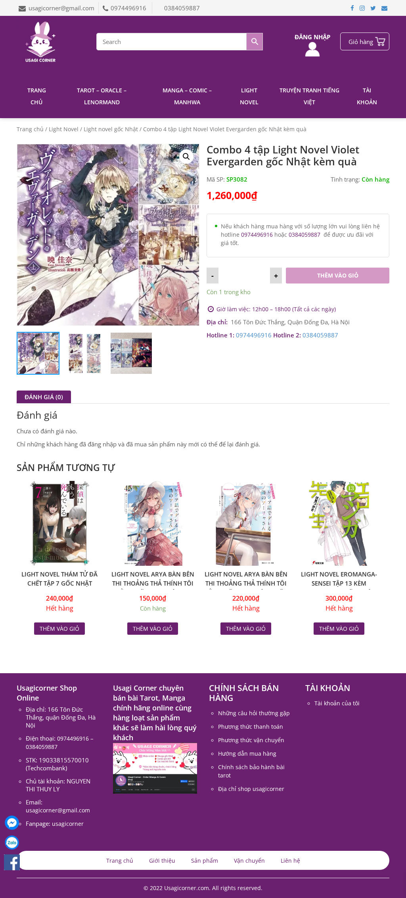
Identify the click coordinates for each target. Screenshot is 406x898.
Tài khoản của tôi (337, 703)
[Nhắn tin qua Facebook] (12, 823)
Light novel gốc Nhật (111, 129)
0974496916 (129, 8)
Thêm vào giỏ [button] (152, 628)
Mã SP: (216, 179)
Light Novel (249, 96)
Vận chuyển (249, 860)
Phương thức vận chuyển (251, 740)
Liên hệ (290, 860)
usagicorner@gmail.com (61, 8)
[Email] (384, 8)
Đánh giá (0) (44, 397)
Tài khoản (367, 96)
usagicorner (68, 823)
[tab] (44, 397)
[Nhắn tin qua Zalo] (12, 842)
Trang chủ (36, 96)
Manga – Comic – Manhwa (187, 96)
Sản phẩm (204, 860)
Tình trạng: (345, 179)
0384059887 (182, 8)
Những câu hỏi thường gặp (254, 713)
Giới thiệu (162, 860)
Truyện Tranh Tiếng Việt (309, 96)
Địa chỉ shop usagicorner (251, 789)
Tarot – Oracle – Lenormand (101, 96)
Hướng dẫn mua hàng (247, 753)
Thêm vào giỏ (337, 275)
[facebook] (352, 8)
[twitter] (373, 8)
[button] (186, 156)
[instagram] (362, 8)
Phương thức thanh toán (250, 726)
